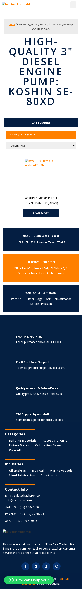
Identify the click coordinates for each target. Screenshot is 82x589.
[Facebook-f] (25, 566)
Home (12, 24)
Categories (41, 122)
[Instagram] (56, 566)
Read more (40, 213)
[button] (73, 4)
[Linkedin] (46, 566)
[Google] (36, 566)
